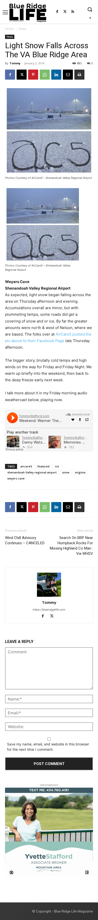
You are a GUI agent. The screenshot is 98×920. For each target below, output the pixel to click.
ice (57, 466)
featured (43, 466)
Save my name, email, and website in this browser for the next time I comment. (48, 746)
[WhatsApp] (45, 75)
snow (65, 472)
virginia (80, 472)
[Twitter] (65, 12)
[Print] (79, 75)
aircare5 (26, 466)
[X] (22, 75)
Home (9, 29)
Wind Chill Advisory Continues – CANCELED (24, 540)
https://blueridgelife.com (49, 609)
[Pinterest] (33, 75)
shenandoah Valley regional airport (32, 472)
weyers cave (16, 478)
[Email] (68, 75)
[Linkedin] (56, 75)
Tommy (15, 63)
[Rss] (73, 12)
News (22, 29)
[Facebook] (57, 12)
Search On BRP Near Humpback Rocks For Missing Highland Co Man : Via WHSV (71, 545)
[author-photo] (49, 585)
